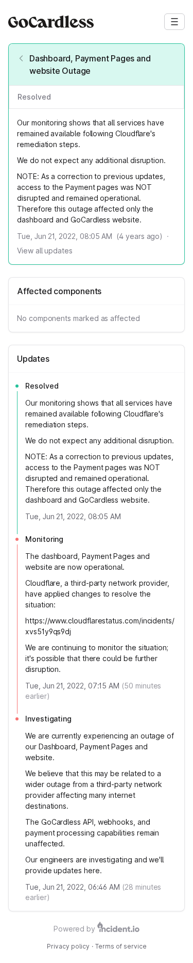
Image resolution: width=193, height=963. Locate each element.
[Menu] (174, 21)
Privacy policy (68, 946)
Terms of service (121, 946)
